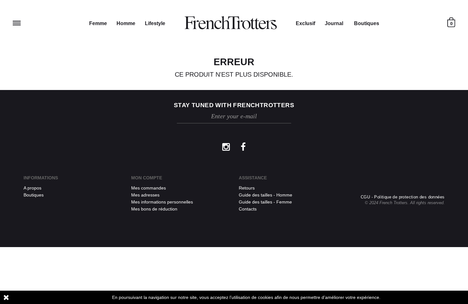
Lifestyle (155, 23)
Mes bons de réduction (154, 208)
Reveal (17, 23)
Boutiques (366, 23)
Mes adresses (145, 194)
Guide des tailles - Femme (265, 201)
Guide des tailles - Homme (265, 194)
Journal (334, 23)
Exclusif (305, 23)
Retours (247, 187)
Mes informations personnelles (162, 201)
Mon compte (146, 177)
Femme (98, 23)
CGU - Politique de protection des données (402, 197)
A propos (32, 187)
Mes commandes (148, 187)
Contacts (248, 208)
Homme (126, 23)
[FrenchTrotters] (230, 23)
